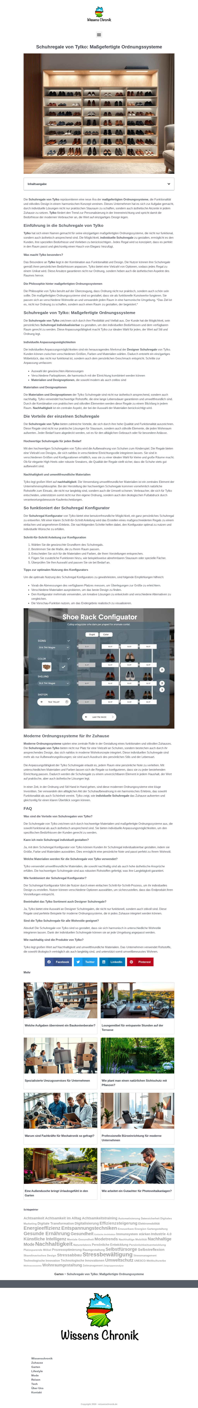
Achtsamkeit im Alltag (63, 1218)
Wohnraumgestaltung (62, 1265)
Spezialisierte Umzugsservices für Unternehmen (57, 1080)
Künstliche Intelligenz (45, 1239)
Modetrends (106, 1239)
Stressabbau (69, 1255)
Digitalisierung (87, 1223)
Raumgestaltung (94, 1249)
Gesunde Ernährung (47, 1233)
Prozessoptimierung (67, 1249)
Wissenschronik (42, 1358)
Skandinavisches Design (40, 1255)
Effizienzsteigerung (118, 1223)
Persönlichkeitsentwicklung (147, 1244)
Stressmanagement (144, 1255)
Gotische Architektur (104, 1234)
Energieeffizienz (42, 1228)
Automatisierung (129, 1218)
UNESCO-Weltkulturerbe (150, 1260)
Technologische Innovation (42, 1260)
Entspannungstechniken (89, 1228)
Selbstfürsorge (121, 1249)
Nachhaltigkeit (54, 1244)
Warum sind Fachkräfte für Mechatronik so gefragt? (59, 1135)
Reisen (35, 1379)
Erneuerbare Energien (132, 1228)
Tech (34, 1383)
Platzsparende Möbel (37, 1249)
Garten (59, 1274)
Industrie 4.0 (161, 1234)
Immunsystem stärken (133, 1234)
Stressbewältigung (108, 1254)
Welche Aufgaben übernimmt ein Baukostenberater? (60, 1025)
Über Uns (37, 1388)
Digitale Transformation (56, 1223)
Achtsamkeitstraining (99, 1218)
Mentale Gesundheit (80, 1239)
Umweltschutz (119, 1260)
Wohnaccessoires (33, 1265)
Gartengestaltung (157, 1229)
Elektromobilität (149, 1223)
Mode (35, 1375)
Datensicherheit (150, 1218)
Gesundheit (82, 1233)
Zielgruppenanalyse (113, 1265)
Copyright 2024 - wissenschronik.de (99, 1404)
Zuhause (37, 1362)
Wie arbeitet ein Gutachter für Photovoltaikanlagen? (137, 1191)
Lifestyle (37, 1371)
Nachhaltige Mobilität (133, 1239)
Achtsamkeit (34, 1218)
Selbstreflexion (151, 1250)
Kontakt (36, 1392)
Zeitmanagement (93, 1265)
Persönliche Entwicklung (110, 1244)
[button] (99, 34)
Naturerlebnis (82, 1244)
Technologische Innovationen (82, 1260)
